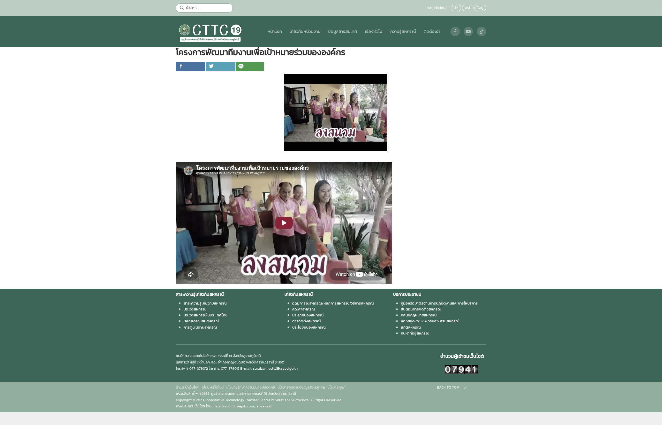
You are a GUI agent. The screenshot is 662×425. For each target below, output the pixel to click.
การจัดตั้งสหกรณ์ (306, 321)
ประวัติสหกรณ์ (195, 309)
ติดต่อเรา (432, 31)
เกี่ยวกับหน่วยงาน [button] (305, 31)
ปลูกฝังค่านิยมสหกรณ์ (201, 321)
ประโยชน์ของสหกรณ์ (309, 327)
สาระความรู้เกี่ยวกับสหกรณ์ (205, 303)
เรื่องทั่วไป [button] (373, 31)
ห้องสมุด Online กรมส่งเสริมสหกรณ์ (430, 321)
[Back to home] (210, 31)
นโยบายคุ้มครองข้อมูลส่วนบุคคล (301, 387)
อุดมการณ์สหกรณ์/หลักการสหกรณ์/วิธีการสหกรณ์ (333, 303)
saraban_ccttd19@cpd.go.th (275, 368)
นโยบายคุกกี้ (336, 387)
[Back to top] (466, 387)
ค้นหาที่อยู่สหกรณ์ (415, 333)
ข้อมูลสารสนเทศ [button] (342, 31)
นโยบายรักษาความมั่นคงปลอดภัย (250, 387)
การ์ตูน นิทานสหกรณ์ (200, 327)
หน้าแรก (275, 31)
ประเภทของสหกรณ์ (308, 315)
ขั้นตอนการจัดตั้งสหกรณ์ (421, 309)
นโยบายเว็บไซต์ (213, 387)
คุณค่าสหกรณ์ (303, 309)
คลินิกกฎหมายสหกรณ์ (419, 315)
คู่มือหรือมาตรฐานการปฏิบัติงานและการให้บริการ (439, 303)
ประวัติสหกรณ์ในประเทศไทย (206, 315)
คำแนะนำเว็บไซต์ (187, 387)
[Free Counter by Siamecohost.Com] (461, 369)
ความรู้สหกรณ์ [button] (403, 31)
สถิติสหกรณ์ (411, 327)
